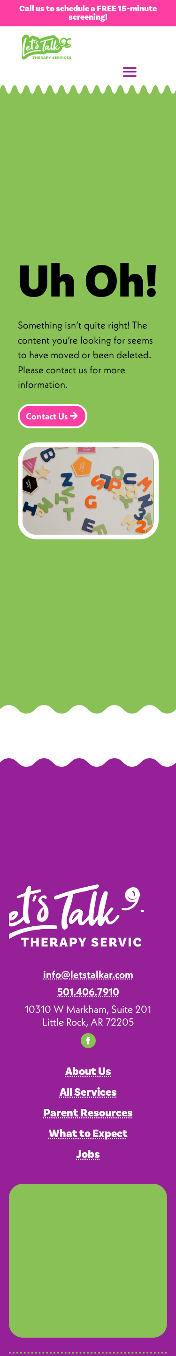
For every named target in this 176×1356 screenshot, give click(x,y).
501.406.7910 (88, 991)
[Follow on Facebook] (88, 1040)
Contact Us (47, 416)
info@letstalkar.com (88, 974)
